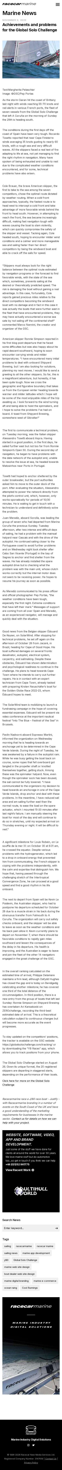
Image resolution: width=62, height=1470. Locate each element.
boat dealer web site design (19, 1273)
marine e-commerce (45, 1280)
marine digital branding (16, 1280)
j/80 (6, 1260)
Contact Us (50, 1458)
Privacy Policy (31, 1462)
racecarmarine (24, 1246)
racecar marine (45, 1246)
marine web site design (17, 1266)
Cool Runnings (30, 1287)
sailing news (10, 1253)
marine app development (36, 1253)
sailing (7, 1246)
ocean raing (10, 1287)
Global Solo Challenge (25, 1260)
